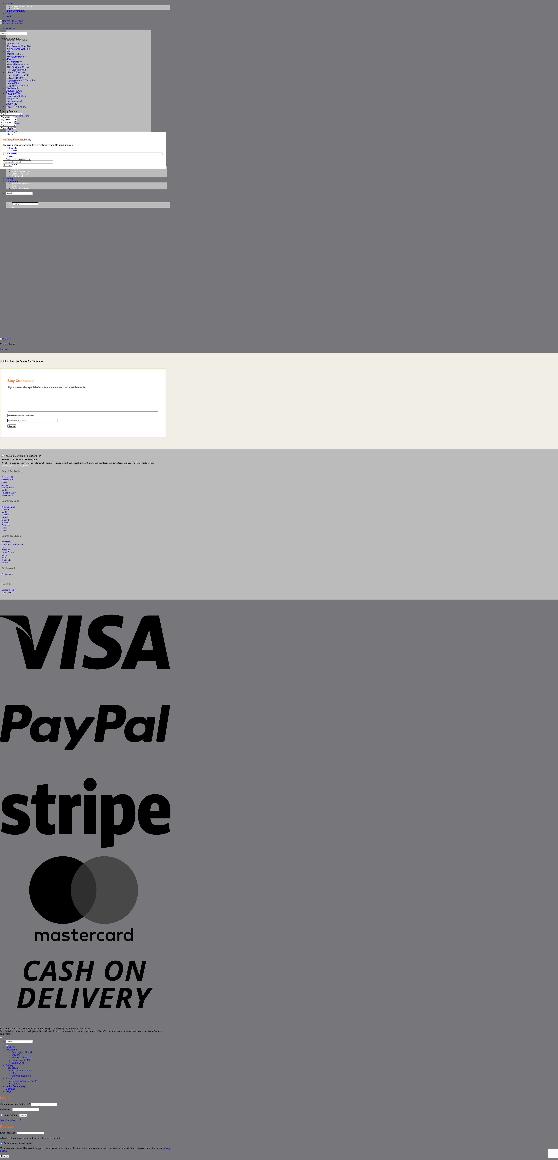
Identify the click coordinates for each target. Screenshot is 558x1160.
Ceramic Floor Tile (21, 46)
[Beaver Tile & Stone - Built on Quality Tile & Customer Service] (11, 22)
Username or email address (15, 1104)
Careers (15, 8)
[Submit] (7, 196)
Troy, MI (15, 169)
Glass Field (17, 54)
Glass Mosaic (19, 56)
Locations (11, 1049)
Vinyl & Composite (15, 106)
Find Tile (10, 28)
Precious (4, 349)
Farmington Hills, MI (21, 167)
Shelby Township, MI (21, 171)
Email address (8, 1133)
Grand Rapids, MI (20, 174)
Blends (15, 62)
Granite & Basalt (20, 75)
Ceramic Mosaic (20, 64)
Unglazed (17, 101)
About (9, 3)
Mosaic (9, 59)
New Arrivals (12, 88)
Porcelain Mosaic (20, 67)
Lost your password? (10, 1120)
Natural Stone (13, 72)
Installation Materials (21, 183)
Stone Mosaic (19, 70)
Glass (9, 51)
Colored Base (19, 96)
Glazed (15, 98)
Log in (23, 1115)
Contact (10, 13)
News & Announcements (23, 6)
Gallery (10, 178)
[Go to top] (1, 1037)
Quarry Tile (11, 104)
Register (4, 1156)
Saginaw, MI (17, 176)
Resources (12, 181)
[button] (9, 16)
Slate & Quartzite (20, 85)
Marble (15, 83)
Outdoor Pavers (14, 90)
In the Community (15, 11)
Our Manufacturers (20, 188)
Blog (14, 186)
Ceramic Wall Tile (21, 49)
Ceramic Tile (12, 43)
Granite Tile (18, 77)
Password (6, 1109)
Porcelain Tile (13, 93)
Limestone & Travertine (23, 80)
